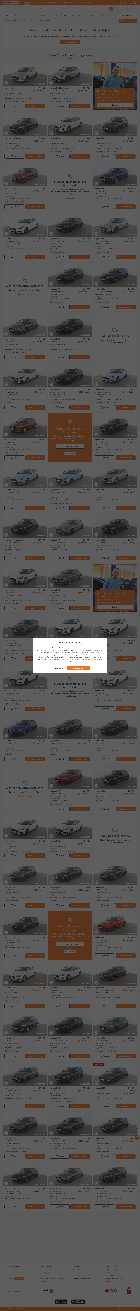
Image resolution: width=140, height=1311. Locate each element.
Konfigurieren (58, 668)
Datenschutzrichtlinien (91, 659)
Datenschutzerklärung (69, 659)
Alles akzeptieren (78, 668)
